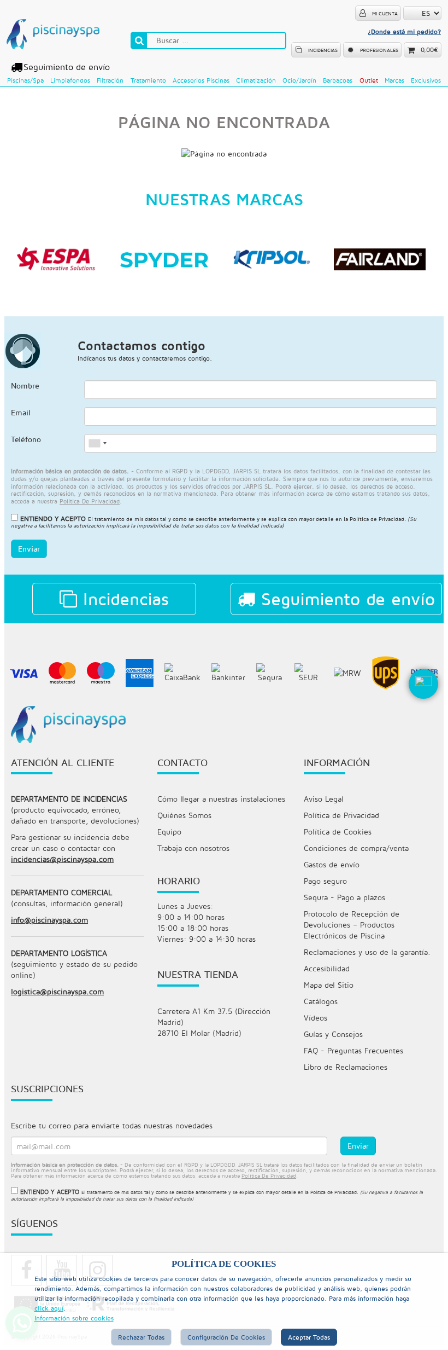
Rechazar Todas (141, 1337)
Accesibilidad (327, 968)
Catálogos (321, 1001)
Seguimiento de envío (66, 67)
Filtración (110, 80)
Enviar (29, 548)
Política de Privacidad (377, 518)
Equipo (169, 831)
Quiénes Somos (184, 815)
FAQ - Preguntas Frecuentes (353, 1050)
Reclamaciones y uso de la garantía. (367, 952)
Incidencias (123, 598)
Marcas (394, 80)
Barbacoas (337, 80)
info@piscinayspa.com (49, 919)
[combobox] (97, 443)
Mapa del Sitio (328, 984)
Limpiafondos (70, 80)
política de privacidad (90, 501)
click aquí (48, 1308)
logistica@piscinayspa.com (57, 991)
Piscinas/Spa (25, 80)
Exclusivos (426, 80)
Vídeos (315, 1017)
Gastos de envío (331, 864)
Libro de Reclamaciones (345, 1066)
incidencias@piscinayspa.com (62, 859)
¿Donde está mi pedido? (404, 31)
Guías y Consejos (333, 1034)
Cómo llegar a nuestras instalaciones (221, 798)
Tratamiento (148, 80)
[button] (423, 701)
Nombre (25, 385)
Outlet (368, 80)
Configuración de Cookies (226, 1337)
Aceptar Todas (309, 1337)
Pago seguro (325, 880)
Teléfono (26, 439)
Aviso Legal (324, 798)
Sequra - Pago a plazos (344, 897)
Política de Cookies (338, 831)
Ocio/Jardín (299, 80)
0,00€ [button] (429, 49)
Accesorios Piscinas (201, 80)
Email (21, 412)
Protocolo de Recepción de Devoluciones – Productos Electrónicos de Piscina (351, 924)
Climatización (256, 80)
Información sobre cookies (74, 1318)
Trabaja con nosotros (193, 848)
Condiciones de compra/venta (356, 848)
